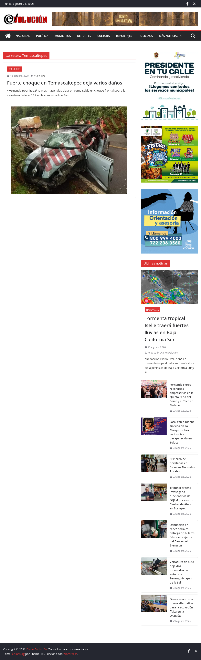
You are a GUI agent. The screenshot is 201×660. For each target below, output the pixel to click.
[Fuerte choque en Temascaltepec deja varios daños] (69, 150)
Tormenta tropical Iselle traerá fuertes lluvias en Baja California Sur (167, 329)
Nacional (23, 36)
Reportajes (124, 36)
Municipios (63, 36)
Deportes (84, 36)
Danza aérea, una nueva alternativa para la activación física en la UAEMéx (181, 607)
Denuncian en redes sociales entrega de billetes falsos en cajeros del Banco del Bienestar (182, 535)
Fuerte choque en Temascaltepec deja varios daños (64, 82)
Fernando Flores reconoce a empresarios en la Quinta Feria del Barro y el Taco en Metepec (182, 395)
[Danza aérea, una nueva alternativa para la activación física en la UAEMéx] (154, 610)
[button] (180, 36)
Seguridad (14, 69)
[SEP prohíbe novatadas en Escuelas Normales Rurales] (154, 468)
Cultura (103, 36)
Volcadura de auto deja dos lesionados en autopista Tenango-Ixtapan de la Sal (182, 572)
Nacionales (152, 309)
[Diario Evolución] (8, 36)
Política (42, 36)
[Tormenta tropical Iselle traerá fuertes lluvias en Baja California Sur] (169, 287)
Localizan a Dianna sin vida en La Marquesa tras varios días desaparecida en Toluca (182, 432)
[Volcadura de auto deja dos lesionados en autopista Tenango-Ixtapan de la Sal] (154, 574)
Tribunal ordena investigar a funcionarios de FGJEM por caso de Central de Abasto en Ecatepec (182, 498)
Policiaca (146, 36)
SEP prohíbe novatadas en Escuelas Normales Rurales (182, 465)
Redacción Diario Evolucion (163, 352)
